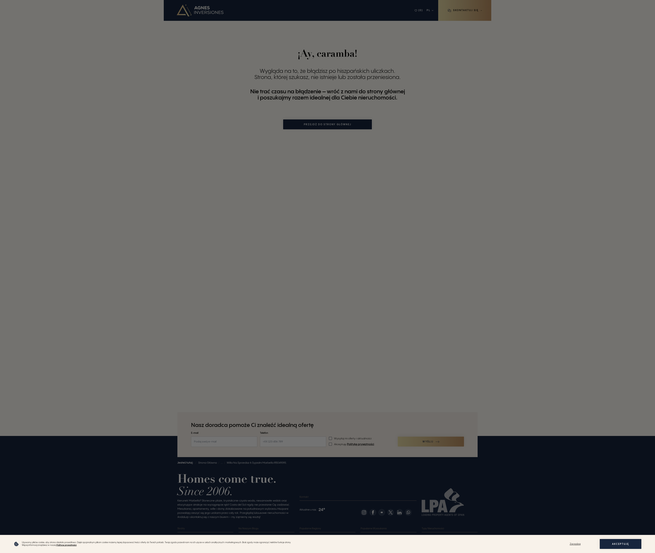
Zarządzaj (575, 544)
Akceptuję (620, 544)
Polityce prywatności (66, 545)
